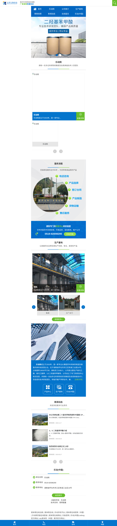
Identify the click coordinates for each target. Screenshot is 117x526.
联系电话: (39, 482)
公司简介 (65, 9)
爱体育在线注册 (37, 512)
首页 (40, 9)
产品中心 (47, 392)
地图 (102, 524)
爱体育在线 (49, 512)
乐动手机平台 (60, 512)
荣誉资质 (38, 14)
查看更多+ (58, 319)
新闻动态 (51, 14)
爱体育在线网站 (55, 515)
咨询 (73, 524)
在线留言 (65, 14)
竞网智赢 (62, 502)
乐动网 (51, 9)
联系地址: (39, 487)
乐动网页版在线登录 (39, 515)
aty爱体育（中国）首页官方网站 (51, 518)
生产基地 (79, 9)
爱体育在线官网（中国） (75, 512)
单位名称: (39, 477)
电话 (43, 524)
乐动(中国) (79, 14)
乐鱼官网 (65, 515)
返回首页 (58, 495)
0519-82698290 (50, 483)
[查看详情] (79, 379)
